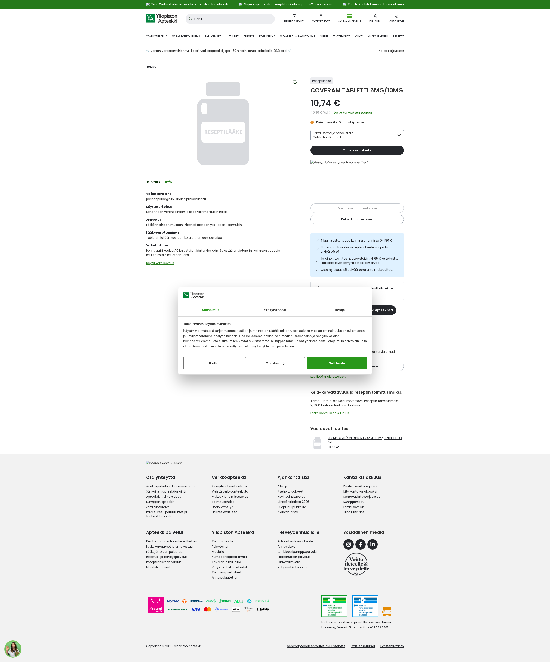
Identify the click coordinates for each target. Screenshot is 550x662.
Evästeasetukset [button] (363, 646)
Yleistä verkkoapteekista (230, 491)
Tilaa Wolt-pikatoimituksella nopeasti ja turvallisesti (189, 4)
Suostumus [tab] (210, 310)
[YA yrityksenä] (356, 564)
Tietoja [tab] (339, 310)
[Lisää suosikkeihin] (295, 82)
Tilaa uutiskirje (353, 512)
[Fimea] (334, 606)
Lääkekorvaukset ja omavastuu (169, 546)
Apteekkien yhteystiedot (164, 496)
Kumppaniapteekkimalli (229, 557)
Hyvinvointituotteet (292, 496)
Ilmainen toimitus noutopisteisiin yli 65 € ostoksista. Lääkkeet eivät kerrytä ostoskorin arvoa (359, 260)
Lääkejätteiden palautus (164, 552)
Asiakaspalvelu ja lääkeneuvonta (170, 486)
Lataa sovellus (353, 507)
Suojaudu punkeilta (292, 507)
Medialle (218, 552)
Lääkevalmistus (289, 562)
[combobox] (230, 19)
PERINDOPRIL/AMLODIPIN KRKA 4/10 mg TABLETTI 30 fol (365, 440)
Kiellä (213, 363)
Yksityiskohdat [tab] (275, 310)
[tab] (153, 182)
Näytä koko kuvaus (160, 263)
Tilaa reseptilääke (357, 150)
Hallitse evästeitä (224, 512)
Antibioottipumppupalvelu (297, 552)
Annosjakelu (286, 546)
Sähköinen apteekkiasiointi (166, 491)
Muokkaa (272, 363)
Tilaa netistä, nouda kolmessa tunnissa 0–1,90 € (357, 240)
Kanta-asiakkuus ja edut (361, 486)
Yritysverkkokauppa (292, 567)
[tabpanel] (223, 229)
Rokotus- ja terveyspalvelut (166, 557)
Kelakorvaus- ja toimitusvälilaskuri (171, 541)
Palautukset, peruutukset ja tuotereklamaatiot (166, 514)
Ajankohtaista (288, 512)
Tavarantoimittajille (226, 562)
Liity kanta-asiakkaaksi (360, 491)
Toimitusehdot (223, 502)
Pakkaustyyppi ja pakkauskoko (333, 133)
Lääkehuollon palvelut (294, 557)
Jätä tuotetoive (158, 507)
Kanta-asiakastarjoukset (361, 496)
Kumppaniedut (354, 502)
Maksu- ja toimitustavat (230, 496)
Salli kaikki (337, 363)
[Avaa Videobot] (12, 649)
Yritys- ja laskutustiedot (229, 567)
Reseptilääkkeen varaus (163, 562)
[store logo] (161, 19)
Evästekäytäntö (392, 646)
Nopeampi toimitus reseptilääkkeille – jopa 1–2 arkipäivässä (355, 249)
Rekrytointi (220, 546)
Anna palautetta (224, 577)
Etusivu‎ (151, 66)
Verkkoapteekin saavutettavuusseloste (316, 646)
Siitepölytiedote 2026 (293, 502)
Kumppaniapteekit (160, 502)
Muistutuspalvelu (158, 567)
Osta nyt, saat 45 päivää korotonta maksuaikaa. (357, 270)
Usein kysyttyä (222, 507)
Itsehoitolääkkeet (290, 491)
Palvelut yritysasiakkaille (295, 541)
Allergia (283, 486)
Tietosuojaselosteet (226, 572)
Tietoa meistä (222, 541)
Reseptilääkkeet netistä (229, 486)
